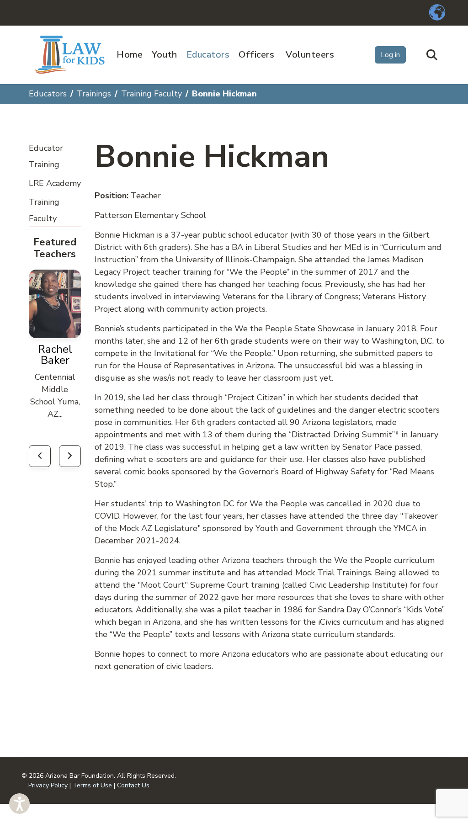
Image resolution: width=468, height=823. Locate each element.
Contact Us (133, 785)
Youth (164, 54)
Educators (208, 54)
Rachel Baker (55, 355)
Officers (256, 54)
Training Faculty (44, 210)
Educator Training (46, 156)
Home (130, 54)
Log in (390, 55)
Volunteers (310, 54)
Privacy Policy (48, 785)
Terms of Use (92, 785)
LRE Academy (55, 183)
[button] (19, 803)
